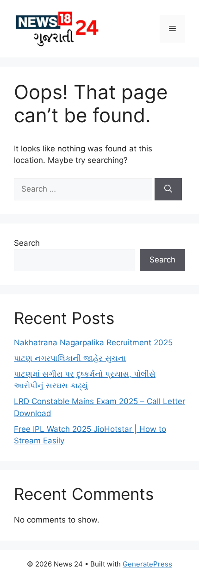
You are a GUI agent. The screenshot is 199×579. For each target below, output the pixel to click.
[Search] (168, 189)
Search (27, 243)
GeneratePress (147, 564)
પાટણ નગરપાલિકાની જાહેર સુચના (70, 358)
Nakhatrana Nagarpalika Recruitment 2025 (93, 342)
